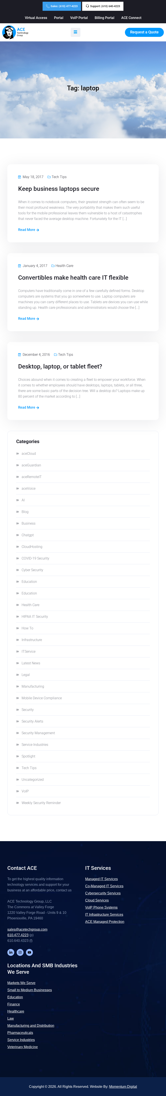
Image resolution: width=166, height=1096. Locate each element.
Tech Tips (59, 177)
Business (28, 523)
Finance (13, 1004)
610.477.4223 (18, 935)
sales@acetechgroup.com (27, 929)
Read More (26, 230)
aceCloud (29, 454)
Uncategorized (33, 780)
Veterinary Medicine (22, 1047)
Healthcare (15, 1011)
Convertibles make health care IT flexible (73, 277)
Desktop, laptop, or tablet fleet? (60, 366)
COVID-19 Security (35, 558)
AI (23, 500)
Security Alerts (32, 721)
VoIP (25, 791)
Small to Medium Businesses (29, 990)
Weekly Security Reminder (41, 803)
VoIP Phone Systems (101, 907)
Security (28, 710)
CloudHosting (32, 547)
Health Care (64, 266)
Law (10, 1018)
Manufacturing (33, 686)
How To (27, 628)
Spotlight (28, 756)
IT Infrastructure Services (104, 914)
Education (29, 582)
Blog (25, 512)
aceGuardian (31, 465)
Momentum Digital (123, 1086)
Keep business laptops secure (58, 188)
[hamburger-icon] (75, 32)
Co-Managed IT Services (104, 886)
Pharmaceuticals (20, 1033)
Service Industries (35, 745)
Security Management (38, 733)
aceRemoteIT (32, 477)
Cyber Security (32, 570)
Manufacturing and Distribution (30, 1025)
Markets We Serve (21, 983)
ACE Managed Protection (104, 922)
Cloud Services (97, 900)
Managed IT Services (101, 879)
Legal (26, 675)
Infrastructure (32, 640)
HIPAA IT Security (35, 617)
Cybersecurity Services (103, 893)
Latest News (31, 663)
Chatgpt (28, 535)
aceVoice (28, 488)
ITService (28, 651)
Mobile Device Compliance (42, 698)
